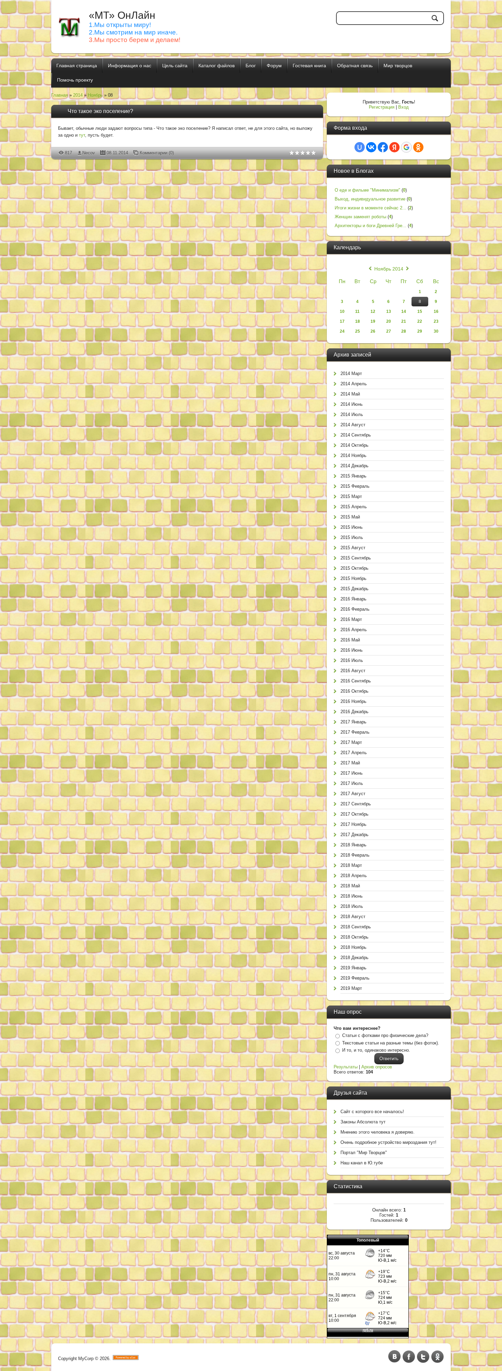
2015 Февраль (354, 486)
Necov (88, 152)
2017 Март (351, 742)
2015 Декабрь (354, 588)
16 (436, 311)
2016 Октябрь (354, 691)
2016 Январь (353, 598)
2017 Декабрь (354, 834)
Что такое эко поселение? (100, 111)
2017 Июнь (351, 773)
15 (419, 311)
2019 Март (351, 988)
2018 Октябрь (354, 937)
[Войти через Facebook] (383, 147)
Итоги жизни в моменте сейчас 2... (370, 207)
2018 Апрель (353, 875)
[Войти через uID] (359, 147)
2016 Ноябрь (353, 701)
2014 (78, 95)
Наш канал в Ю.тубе (361, 1162)
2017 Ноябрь (353, 824)
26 (373, 331)
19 (373, 321)
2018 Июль (351, 906)
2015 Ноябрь (353, 578)
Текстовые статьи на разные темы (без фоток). (390, 1042)
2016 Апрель (353, 629)
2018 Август (352, 916)
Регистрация (381, 107)
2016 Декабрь (354, 711)
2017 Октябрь (354, 814)
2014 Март (351, 373)
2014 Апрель (353, 383)
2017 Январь (353, 721)
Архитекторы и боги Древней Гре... (370, 225)
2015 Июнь (351, 527)
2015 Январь (353, 476)
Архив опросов (376, 1066)
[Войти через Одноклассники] (418, 147)
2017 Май (350, 762)
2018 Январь (353, 844)
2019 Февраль (354, 978)
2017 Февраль (354, 732)
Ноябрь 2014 (388, 269)
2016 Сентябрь (355, 680)
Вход (403, 107)
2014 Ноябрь (353, 455)
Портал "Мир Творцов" (363, 1152)
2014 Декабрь (354, 465)
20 (388, 321)
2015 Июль (351, 537)
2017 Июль (351, 783)
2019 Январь (353, 967)
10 (342, 311)
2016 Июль (351, 660)
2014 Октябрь (354, 445)
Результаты (346, 1066)
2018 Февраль (354, 855)
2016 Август (352, 670)
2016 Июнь (351, 650)
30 (436, 331)
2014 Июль (351, 414)
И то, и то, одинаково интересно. (376, 1050)
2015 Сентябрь (355, 557)
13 (388, 311)
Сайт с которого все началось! (372, 1111)
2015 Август (352, 547)
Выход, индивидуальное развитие (370, 199)
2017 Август (352, 793)
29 (419, 331)
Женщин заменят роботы (360, 216)
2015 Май (350, 517)
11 (357, 311)
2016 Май (350, 639)
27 (388, 331)
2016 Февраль (354, 609)
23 (436, 321)
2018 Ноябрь (353, 947)
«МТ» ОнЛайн (122, 15)
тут (82, 135)
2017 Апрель (353, 752)
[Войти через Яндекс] (394, 147)
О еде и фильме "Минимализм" (367, 190)
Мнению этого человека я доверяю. (377, 1132)
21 (403, 321)
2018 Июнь (351, 896)
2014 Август (352, 424)
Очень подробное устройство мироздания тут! (388, 1142)
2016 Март (351, 619)
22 (419, 321)
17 (342, 321)
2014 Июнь (351, 404)
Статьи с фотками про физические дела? (385, 1035)
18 (357, 321)
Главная (59, 95)
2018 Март (351, 865)
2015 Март (351, 496)
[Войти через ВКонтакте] (371, 147)
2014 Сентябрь (355, 435)
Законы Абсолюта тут (363, 1121)
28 (403, 331)
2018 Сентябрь (355, 926)
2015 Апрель (353, 506)
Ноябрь (95, 95)
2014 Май (350, 394)
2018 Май (350, 885)
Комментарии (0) (157, 152)
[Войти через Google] (406, 147)
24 (342, 331)
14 (403, 311)
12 (373, 311)
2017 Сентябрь (355, 803)
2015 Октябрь (354, 568)
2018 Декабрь (354, 957)
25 (357, 331)
